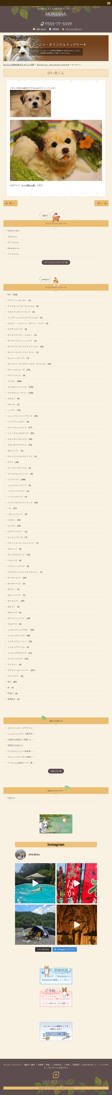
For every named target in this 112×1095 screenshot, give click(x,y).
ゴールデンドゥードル (17, 387)
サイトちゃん (13, 242)
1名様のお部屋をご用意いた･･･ (21, 740)
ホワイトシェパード (16, 618)
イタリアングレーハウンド (19, 312)
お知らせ (11, 798)
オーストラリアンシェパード (20, 341)
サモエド (11, 398)
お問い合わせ (41, 29)
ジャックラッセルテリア (18, 433)
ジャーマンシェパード (17, 427)
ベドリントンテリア (16, 566)
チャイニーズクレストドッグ (20, 456)
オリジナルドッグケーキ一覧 (55, 262)
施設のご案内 (29, 1065)
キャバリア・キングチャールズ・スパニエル (27, 364)
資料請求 (55, 29)
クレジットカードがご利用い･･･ (21, 757)
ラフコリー (12, 664)
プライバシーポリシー (73, 29)
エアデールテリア (15, 329)
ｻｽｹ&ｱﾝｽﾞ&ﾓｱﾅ (14, 231)
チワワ (10, 462)
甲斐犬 (10, 693)
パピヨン (11, 520)
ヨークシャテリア (15, 659)
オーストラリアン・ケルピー (20, 335)
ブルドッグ (12, 549)
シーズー (11, 410)
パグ (9, 508)
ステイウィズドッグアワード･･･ (21, 728)
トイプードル (13, 479)
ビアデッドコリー (15, 531)
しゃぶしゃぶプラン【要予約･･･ (21, 734)
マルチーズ (12, 624)
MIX (9, 294)
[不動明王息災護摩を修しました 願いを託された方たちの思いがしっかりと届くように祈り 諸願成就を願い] (77, 925)
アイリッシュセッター (17, 300)
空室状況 (75, 1065)
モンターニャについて (12, 1065)
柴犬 (9, 682)
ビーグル (11, 526)
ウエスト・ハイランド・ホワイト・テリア (26, 323)
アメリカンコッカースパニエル (21, 306)
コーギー (11, 381)
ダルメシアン (13, 451)
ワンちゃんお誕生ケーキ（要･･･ (21, 763)
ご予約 (67, 1065)
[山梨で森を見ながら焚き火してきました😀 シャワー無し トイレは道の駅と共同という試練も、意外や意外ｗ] (35, 925)
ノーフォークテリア (16, 491)
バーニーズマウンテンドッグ (20, 503)
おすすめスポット (89, 1065)
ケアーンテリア (14, 375)
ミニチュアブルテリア (17, 653)
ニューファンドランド (17, 485)
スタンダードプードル (17, 445)
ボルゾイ (11, 607)
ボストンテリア (14, 595)
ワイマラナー (13, 676)
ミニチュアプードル (16, 647)
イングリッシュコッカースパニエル (23, 317)
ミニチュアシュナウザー (18, 630)
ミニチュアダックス (16, 635)
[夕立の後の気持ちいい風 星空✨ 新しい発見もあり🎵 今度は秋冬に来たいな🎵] (77, 883)
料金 (48, 1065)
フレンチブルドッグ (16, 554)
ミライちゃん (13, 254)
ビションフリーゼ (15, 537)
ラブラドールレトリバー (18, 670)
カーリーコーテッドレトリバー (21, 352)
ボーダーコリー (14, 578)
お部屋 (40, 1065)
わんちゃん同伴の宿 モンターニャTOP (18, 65)
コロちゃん (12, 237)
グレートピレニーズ (16, 370)
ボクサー (11, 589)
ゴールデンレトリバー (17, 393)
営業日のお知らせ (15, 745)
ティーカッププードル (17, 468)
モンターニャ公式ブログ (58, 1068)
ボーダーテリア (14, 583)
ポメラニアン (13, 601)
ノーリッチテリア (15, 497)
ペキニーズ (12, 560)
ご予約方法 (56, 1065)
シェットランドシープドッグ (20, 416)
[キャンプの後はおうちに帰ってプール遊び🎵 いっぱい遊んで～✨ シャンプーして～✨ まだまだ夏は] (35, 883)
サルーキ (11, 404)
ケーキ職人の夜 (28, 185)
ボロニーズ (12, 612)
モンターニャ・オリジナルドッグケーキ (53, 65)
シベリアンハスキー (16, 422)
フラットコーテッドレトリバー (21, 543)
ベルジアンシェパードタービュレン (23, 572)
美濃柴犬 (11, 699)
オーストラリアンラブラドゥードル (23, 346)
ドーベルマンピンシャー (18, 474)
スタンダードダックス (17, 439)
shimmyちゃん (14, 248)
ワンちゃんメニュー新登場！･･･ (21, 751)
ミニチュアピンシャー (17, 641)
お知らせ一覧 (56, 771)
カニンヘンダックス (16, 358)
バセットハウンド (15, 514)
